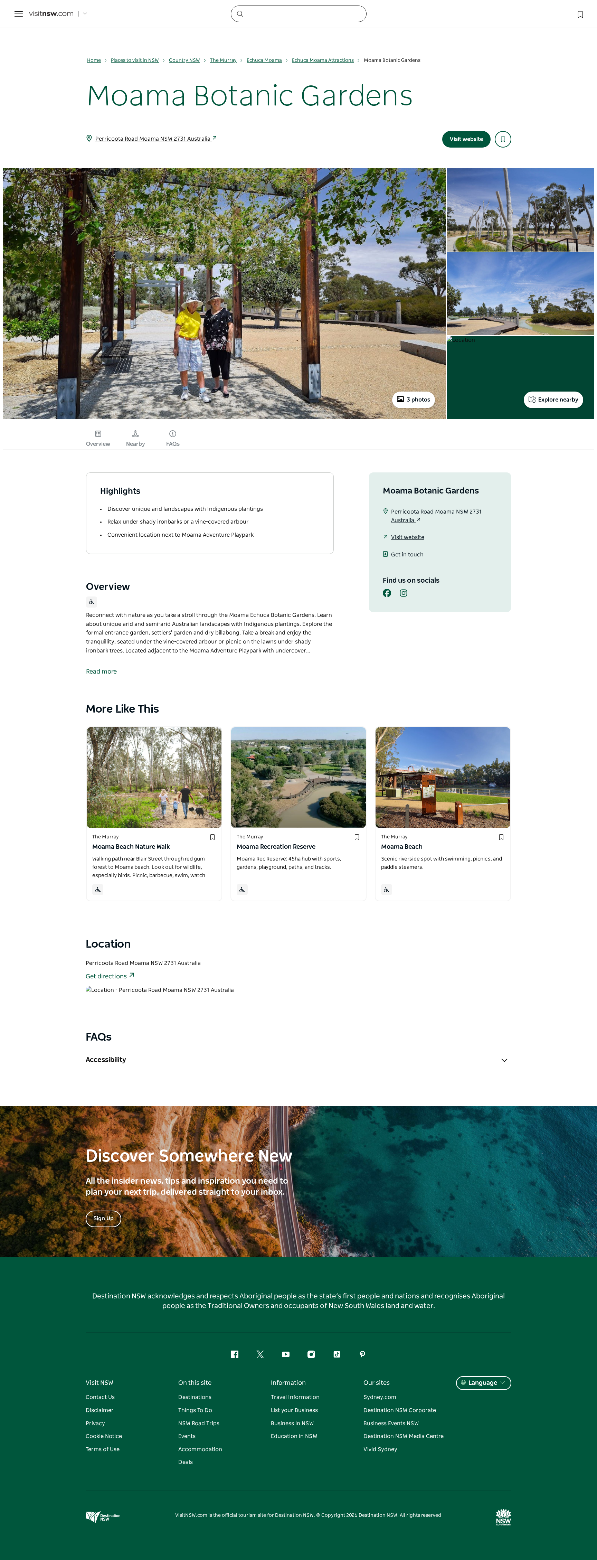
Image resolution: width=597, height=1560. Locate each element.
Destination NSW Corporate (399, 1410)
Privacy (95, 1423)
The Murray (223, 60)
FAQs (173, 444)
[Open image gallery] (224, 418)
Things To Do (195, 1410)
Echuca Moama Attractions (323, 60)
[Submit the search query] (239, 13)
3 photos (418, 400)
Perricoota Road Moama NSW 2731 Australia (153, 139)
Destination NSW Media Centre (403, 1436)
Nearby (135, 444)
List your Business (294, 1410)
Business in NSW (292, 1423)
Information (288, 1383)
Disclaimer (100, 1410)
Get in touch (407, 554)
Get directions (106, 977)
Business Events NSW (391, 1423)
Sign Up (103, 1218)
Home (94, 60)
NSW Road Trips (198, 1423)
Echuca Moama (264, 60)
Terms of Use (103, 1449)
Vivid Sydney (380, 1449)
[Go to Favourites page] (579, 13)
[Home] (51, 14)
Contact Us (100, 1397)
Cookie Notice (104, 1436)
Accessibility (106, 1059)
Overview (98, 444)
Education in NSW (294, 1436)
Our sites (376, 1383)
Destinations (194, 1397)
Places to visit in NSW (135, 60)
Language (482, 1383)
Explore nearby (558, 400)
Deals (185, 1462)
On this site (194, 1383)
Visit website (466, 139)
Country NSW (184, 60)
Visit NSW (99, 1383)
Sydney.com (379, 1397)
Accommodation (200, 1449)
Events (187, 1436)
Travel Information (295, 1397)
